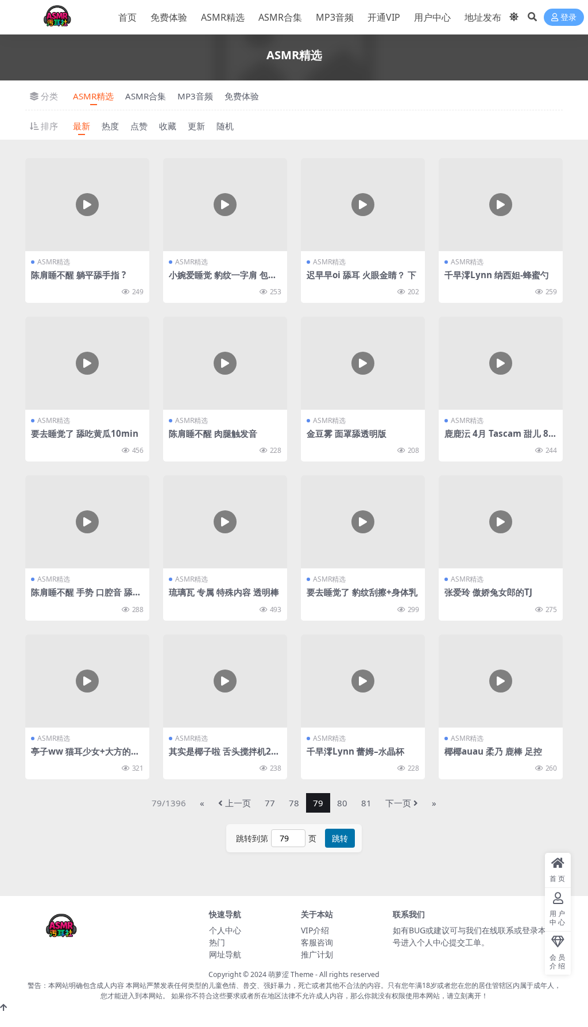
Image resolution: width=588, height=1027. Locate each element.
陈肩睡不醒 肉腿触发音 (213, 433)
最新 (81, 126)
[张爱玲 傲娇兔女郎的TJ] (501, 521)
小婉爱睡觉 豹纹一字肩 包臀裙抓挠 (223, 280)
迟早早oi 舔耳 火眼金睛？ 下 (361, 274)
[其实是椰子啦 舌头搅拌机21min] (225, 681)
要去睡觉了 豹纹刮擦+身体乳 (362, 592)
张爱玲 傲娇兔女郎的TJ (488, 592)
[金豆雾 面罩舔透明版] (363, 363)
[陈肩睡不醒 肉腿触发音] (225, 363)
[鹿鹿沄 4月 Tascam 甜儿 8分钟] (501, 363)
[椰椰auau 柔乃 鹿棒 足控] (501, 681)
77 (270, 803)
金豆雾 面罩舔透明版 (346, 433)
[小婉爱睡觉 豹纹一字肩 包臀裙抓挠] (225, 204)
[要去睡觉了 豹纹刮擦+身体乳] (363, 521)
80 (342, 803)
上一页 (238, 803)
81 (366, 803)
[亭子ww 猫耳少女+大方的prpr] (87, 681)
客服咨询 (317, 942)
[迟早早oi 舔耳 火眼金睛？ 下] (363, 204)
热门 (217, 942)
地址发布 (483, 17)
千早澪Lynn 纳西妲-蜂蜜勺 (496, 274)
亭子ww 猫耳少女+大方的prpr (86, 756)
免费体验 (168, 17)
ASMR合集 (280, 17)
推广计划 (317, 954)
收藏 (167, 126)
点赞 (139, 126)
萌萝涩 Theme (291, 974)
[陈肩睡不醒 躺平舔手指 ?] (87, 204)
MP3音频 (335, 17)
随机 (225, 126)
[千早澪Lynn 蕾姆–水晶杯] (363, 681)
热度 (110, 126)
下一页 (398, 803)
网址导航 (225, 954)
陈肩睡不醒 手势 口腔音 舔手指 (86, 597)
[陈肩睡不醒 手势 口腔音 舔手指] (87, 521)
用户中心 (432, 17)
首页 (127, 17)
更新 (196, 126)
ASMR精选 (223, 17)
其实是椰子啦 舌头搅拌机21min (222, 756)
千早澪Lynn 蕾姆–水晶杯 (355, 751)
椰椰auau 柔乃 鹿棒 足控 (493, 751)
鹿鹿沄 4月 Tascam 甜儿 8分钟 (500, 438)
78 (294, 803)
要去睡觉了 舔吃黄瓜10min (84, 433)
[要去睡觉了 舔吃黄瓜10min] (87, 363)
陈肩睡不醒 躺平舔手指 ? (78, 274)
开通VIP (384, 17)
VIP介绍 (315, 930)
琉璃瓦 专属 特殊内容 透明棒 (224, 592)
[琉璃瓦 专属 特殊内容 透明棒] (225, 521)
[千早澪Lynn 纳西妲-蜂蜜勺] (501, 204)
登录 (568, 17)
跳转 (340, 838)
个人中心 (225, 930)
